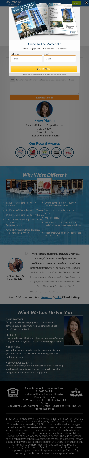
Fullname (15, 54)
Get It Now (43, 69)
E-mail (46, 54)
